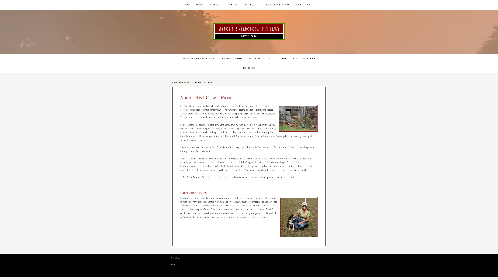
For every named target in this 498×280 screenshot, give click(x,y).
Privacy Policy (175, 258)
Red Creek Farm (249, 29)
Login (173, 264)
